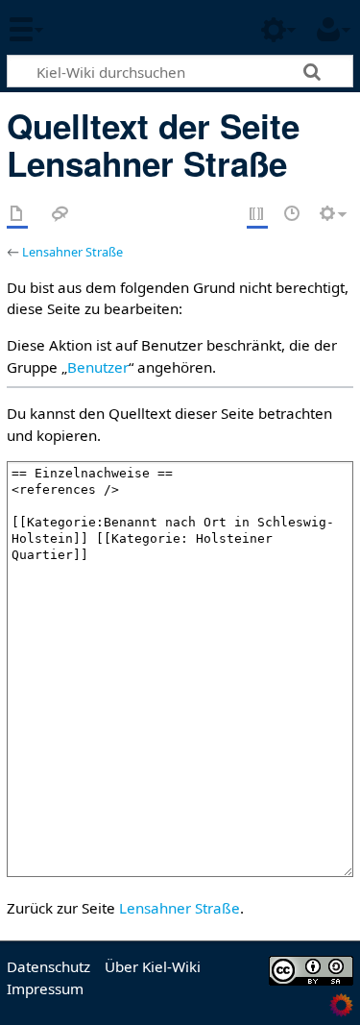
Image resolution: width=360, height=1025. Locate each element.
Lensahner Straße (72, 251)
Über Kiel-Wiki (153, 966)
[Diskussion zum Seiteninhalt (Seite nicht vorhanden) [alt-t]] (60, 215)
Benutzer (98, 367)
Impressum (45, 988)
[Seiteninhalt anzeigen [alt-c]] (17, 215)
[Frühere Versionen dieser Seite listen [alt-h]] (292, 215)
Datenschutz (48, 966)
